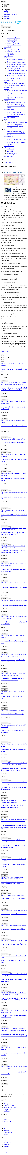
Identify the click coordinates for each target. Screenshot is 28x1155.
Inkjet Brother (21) (11, 54)
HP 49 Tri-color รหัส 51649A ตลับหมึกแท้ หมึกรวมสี (14, 605)
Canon (5, 57)
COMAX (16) (10, 151)
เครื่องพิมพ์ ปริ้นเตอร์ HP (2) (14, 45)
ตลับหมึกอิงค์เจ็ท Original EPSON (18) (16, 85)
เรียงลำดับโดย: (4, 355)
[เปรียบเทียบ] (10, 437)
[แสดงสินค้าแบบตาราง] (2, 354)
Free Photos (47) (10, 150)
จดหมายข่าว (7, 1146)
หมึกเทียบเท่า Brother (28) (13, 51)
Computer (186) (10, 155)
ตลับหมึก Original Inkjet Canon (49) (15, 66)
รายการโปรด (7, 1144)
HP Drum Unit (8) (11, 41)
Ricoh (5, 129)
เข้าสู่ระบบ (9, 12)
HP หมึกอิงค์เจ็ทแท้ (8, 162)
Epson (5, 82)
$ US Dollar (6, 4)
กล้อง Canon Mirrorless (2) (13, 78)
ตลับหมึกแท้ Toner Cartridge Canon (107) (17, 62)
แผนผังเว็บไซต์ (7, 1121)
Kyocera (6, 137)
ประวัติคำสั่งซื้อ (7, 1142)
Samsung (6, 100)
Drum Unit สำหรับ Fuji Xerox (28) (15, 97)
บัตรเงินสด (6, 1130)
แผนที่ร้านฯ (6, 1111)
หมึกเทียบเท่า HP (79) (12, 40)
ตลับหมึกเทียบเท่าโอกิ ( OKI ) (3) (15, 126)
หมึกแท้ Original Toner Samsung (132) (16, 102)
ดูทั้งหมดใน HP (7, 47)
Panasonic (6, 110)
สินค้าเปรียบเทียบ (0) (6, 351)
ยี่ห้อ (5, 1128)
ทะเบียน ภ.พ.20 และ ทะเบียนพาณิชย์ (13, 172)
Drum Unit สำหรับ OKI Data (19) (15, 124)
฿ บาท (5, 6)
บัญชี (5, 1141)
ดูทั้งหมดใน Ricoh (8, 136)
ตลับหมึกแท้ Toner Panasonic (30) (15, 112)
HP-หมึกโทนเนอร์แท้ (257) (13, 38)
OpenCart (8, 1152)
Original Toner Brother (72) (13, 50)
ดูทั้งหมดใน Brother (8, 56)
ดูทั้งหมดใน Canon (8, 80)
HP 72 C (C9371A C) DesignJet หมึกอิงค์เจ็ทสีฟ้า (13, 898)
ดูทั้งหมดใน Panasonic (9, 117)
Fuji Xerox (6, 89)
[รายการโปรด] (8, 437)
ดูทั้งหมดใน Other (8, 156)
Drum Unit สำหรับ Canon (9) (14, 68)
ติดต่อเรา (6, 1118)
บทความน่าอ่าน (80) (12, 153)
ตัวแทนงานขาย (8, 1132)
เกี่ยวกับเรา (6, 1103)
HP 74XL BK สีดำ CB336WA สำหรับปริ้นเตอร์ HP (13, 944)
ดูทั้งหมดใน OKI (8, 128)
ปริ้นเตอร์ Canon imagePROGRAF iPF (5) (17, 73)
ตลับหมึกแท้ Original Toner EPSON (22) (16, 83)
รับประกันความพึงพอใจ (10, 1107)
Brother (5, 48)
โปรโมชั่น (6, 1134)
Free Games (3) (10, 149)
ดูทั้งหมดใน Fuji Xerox (9, 99)
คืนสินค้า (6, 1119)
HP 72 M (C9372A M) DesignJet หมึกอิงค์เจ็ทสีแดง (13, 929)
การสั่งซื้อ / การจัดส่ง (9, 1105)
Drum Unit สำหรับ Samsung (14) (15, 104)
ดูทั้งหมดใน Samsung (9, 109)
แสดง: (2, 359)
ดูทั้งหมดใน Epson (8, 87)
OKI (5, 120)
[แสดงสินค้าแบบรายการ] (1, 354)
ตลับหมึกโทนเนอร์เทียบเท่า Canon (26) (16, 64)
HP (4, 36)
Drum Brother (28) (11, 53)
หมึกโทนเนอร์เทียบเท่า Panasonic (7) (16, 114)
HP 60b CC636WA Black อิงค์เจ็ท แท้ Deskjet (12, 714)
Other (5, 147)
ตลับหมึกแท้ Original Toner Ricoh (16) (16, 131)
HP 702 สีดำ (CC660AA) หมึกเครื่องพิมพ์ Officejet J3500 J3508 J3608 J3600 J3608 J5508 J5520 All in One (13, 827)
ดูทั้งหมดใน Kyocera (9, 146)
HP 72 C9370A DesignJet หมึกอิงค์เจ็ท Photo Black (14, 914)
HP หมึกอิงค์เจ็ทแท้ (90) (13, 43)
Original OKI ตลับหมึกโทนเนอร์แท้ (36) (17, 122)
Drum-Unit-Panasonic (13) (13, 116)
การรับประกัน (7, 1109)
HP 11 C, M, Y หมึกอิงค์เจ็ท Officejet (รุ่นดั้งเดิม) (13, 442)
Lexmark (6, 119)
